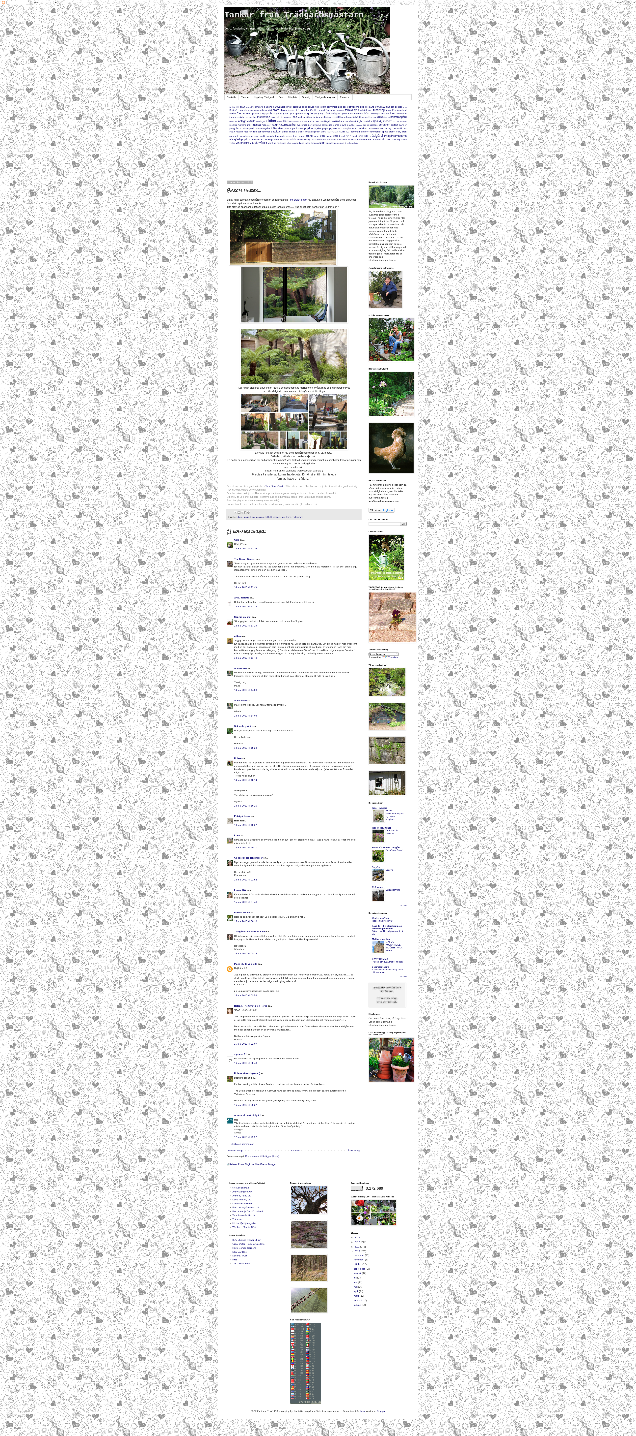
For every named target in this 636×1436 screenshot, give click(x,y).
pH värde (244, 128)
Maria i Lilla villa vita (245, 964)
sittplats (276, 131)
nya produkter (304, 125)
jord (300, 117)
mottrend (242, 125)
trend (309, 135)
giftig (262, 114)
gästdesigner (333, 113)
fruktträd (362, 110)
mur (249, 125)
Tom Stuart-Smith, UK (243, 1215)
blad (362, 106)
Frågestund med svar (382, 921)
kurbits (387, 117)
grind (286, 113)
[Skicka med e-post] (236, 512)
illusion (381, 114)
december (359, 1255)
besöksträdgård (351, 106)
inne (392, 113)
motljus (233, 125)
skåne (301, 132)
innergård (402, 113)
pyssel (333, 128)
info (387, 114)
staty (398, 132)
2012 (358, 1242)
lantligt (242, 121)
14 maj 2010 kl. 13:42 (245, 657)
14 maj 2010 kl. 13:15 (245, 606)
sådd (262, 136)
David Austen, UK (241, 1199)
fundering (379, 110)
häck (350, 113)
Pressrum (345, 97)
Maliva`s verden (381, 939)
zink (322, 142)
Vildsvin (389, 870)
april (356, 1291)
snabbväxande (333, 132)
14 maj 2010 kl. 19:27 (245, 825)
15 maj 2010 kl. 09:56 (245, 995)
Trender (245, 97)
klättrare (341, 117)
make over (314, 121)
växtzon (290, 143)
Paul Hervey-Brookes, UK (245, 1207)
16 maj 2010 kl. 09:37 (245, 1105)
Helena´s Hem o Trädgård (386, 847)
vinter (232, 143)
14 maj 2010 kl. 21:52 (245, 879)
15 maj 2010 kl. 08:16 (245, 921)
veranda (376, 139)
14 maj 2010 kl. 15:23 (245, 748)
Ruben (238, 758)
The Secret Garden (244, 559)
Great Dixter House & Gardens (248, 1244)
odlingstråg (327, 125)
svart (256, 136)
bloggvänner (382, 106)
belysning (313, 106)
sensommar (264, 131)
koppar (373, 117)
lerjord (279, 121)
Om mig (306, 97)
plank (252, 128)
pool (294, 128)
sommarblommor (360, 131)
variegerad (342, 140)
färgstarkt (402, 110)
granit (279, 113)
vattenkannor (364, 139)
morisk (396, 121)
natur (274, 124)
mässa (256, 124)
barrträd (297, 106)
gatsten (255, 114)
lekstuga (260, 121)
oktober (358, 1264)
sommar (344, 131)
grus (292, 113)
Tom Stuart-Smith (297, 199)
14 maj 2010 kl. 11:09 (245, 548)
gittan (237, 636)
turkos (286, 140)
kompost (364, 117)
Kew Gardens (239, 1251)
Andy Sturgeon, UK (242, 1191)
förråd (232, 113)
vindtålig (396, 140)
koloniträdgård (353, 117)
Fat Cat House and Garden (319, 110)
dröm (276, 110)
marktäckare (337, 121)
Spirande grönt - (243, 726)
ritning (388, 128)
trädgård (376, 135)
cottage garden (253, 110)
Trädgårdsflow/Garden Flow (249, 931)
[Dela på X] (242, 512)
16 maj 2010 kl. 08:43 (245, 1063)
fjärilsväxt (340, 110)
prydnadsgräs (312, 128)
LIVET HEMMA (380, 959)
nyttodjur (317, 125)
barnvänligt (279, 106)
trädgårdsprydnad (240, 139)
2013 (358, 1237)
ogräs (336, 125)
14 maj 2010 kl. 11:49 (245, 587)
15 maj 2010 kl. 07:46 (245, 902)
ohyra (343, 125)
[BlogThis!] (239, 512)
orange (351, 125)
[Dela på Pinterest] (248, 512)
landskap (233, 121)
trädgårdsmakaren (395, 135)
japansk (287, 117)
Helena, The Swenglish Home (250, 1005)
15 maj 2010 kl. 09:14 (245, 953)
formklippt (351, 110)
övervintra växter (351, 143)
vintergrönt (242, 142)
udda (293, 139)
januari (358, 1305)
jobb (294, 117)
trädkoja (269, 139)
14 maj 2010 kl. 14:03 (245, 690)
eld (292, 110)
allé (231, 107)
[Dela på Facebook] (245, 512)
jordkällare (307, 117)
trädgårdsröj (258, 140)
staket (392, 131)
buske (233, 110)
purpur (325, 128)
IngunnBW (240, 890)
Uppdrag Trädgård (264, 97)
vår (257, 142)
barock (289, 107)
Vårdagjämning (393, 890)
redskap (363, 128)
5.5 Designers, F (241, 1187)
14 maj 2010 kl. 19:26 (245, 805)
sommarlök (375, 131)
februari (358, 1300)
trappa (301, 136)
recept (355, 128)
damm (264, 110)
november (359, 1259)
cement (242, 110)
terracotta (280, 136)
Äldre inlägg (354, 1150)
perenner (384, 124)
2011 (357, 1246)
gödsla (344, 114)
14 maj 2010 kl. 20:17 (245, 847)
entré (296, 110)
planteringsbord (264, 128)
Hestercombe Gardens (244, 1248)
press (300, 128)
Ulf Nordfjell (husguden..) (245, 1223)
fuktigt (370, 110)
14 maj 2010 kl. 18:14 (245, 780)
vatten (352, 139)
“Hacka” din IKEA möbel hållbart (387, 962)
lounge (295, 121)
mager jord (302, 121)
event (303, 110)
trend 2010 (319, 136)
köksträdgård (398, 117)
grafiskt (270, 113)
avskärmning (257, 107)
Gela (236, 539)
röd (255, 131)
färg (394, 110)
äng (328, 143)
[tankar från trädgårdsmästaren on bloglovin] (382, 511)
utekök (314, 140)
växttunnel (282, 143)
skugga (293, 131)
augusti (358, 1273)
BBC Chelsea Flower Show (246, 1240)
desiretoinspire (380, 967)
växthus (272, 143)
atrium (248, 107)
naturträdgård (287, 124)
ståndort (233, 136)
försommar (243, 113)
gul (315, 113)
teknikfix (270, 136)
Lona (237, 835)
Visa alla (403, 906)
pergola (233, 128)
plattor (288, 128)
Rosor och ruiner (381, 827)
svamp (249, 136)
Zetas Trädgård (312, 143)
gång (320, 113)
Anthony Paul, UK (241, 1195)
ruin (250, 132)
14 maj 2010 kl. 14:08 (245, 715)
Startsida (231, 97)
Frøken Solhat (242, 912)
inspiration (263, 117)
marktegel (325, 121)
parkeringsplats (370, 125)
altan (242, 106)
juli (355, 1277)
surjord (242, 136)
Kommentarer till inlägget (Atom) (262, 1156)
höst (367, 113)
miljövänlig (376, 121)
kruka (380, 117)
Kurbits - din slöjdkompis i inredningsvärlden (387, 927)
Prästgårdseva (242, 816)
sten (404, 131)
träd (366, 135)
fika (334, 110)
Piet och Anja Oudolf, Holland (247, 1211)
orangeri (359, 125)
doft (270, 110)
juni (356, 1282)
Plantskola (278, 128)
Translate (393, 657)
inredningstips (250, 117)
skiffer (285, 131)
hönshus (358, 113)
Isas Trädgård (379, 808)
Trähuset (237, 1219)
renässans (373, 128)
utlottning (331, 139)
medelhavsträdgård (354, 121)
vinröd (404, 140)
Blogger (381, 1411)
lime (290, 121)
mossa (403, 121)
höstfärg (374, 114)
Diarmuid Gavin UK (242, 1203)
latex (362, 1411)
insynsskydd (277, 117)
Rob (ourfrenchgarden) (247, 1073)
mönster (266, 125)
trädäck (278, 139)
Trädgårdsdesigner (325, 97)
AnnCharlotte (241, 597)
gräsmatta (300, 113)
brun (405, 107)
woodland (299, 143)
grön (310, 113)
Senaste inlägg (235, 1150)
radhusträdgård (344, 128)
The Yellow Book (241, 1263)
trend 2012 (345, 136)
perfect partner (399, 125)
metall (367, 121)
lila (285, 121)
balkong (268, 106)
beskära (322, 107)
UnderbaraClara (381, 918)
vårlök (263, 142)
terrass (289, 136)
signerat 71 (240, 1054)
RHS (234, 1259)
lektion (270, 121)
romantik (397, 128)
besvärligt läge (334, 106)
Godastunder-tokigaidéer (248, 857)
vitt (252, 142)
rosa (232, 131)
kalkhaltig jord (330, 117)
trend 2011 (332, 136)
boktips (398, 106)
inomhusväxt (236, 117)
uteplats (321, 139)
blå (392, 106)
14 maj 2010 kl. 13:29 (245, 625)
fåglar (389, 110)
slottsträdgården (312, 132)
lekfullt (251, 121)
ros (405, 128)
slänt (323, 132)
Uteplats (292, 97)
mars (357, 1295)
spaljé (385, 131)
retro (382, 128)
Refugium (377, 887)
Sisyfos (376, 867)
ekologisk (285, 110)
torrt (295, 136)
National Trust (239, 1255)
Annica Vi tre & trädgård (247, 1115)
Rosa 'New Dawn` (394, 850)
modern (387, 121)
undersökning (303, 140)
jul (323, 117)
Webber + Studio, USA (244, 1227)
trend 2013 (357, 136)
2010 (358, 1251)
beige (304, 107)
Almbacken (240, 668)
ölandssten (335, 143)
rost (246, 131)
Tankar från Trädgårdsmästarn (294, 15)
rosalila (239, 132)
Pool (281, 97)
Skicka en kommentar (242, 1144)
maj (356, 1286)
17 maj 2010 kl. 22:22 (245, 1137)
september (360, 1268)
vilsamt (386, 139)
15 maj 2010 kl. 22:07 (245, 1043)
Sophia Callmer (242, 617)
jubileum (317, 117)
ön (342, 143)
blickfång (369, 106)
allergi (236, 107)
